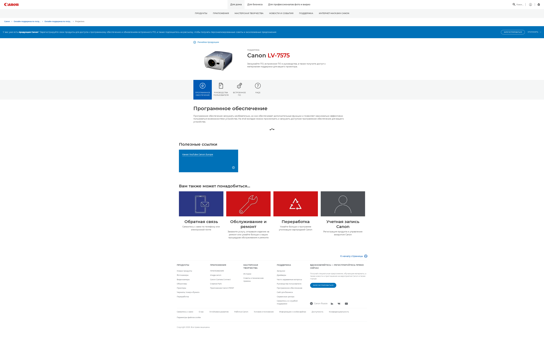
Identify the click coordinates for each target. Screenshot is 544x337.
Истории (247, 274)
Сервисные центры (285, 297)
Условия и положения (264, 312)
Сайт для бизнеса (285, 292)
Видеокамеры (183, 279)
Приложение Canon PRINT (222, 288)
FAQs (257, 92)
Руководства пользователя (221, 93)
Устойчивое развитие (219, 312)
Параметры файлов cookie (189, 317)
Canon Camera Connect (220, 279)
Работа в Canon (241, 312)
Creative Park (216, 284)
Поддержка (306, 13)
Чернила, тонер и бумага (188, 292)
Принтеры (181, 288)
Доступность (317, 312)
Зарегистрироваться (513, 32)
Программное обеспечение (202, 93)
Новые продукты (184, 271)
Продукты (201, 13)
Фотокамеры (183, 275)
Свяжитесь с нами (185, 312)
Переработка (183, 297)
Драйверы (281, 275)
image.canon (215, 275)
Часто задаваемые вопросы (289, 279)
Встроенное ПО (239, 93)
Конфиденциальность (339, 312)
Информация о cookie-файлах (292, 312)
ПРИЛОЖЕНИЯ (221, 13)
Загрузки (281, 271)
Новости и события (281, 13)
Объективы (182, 284)
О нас (201, 312)
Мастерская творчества (249, 13)
